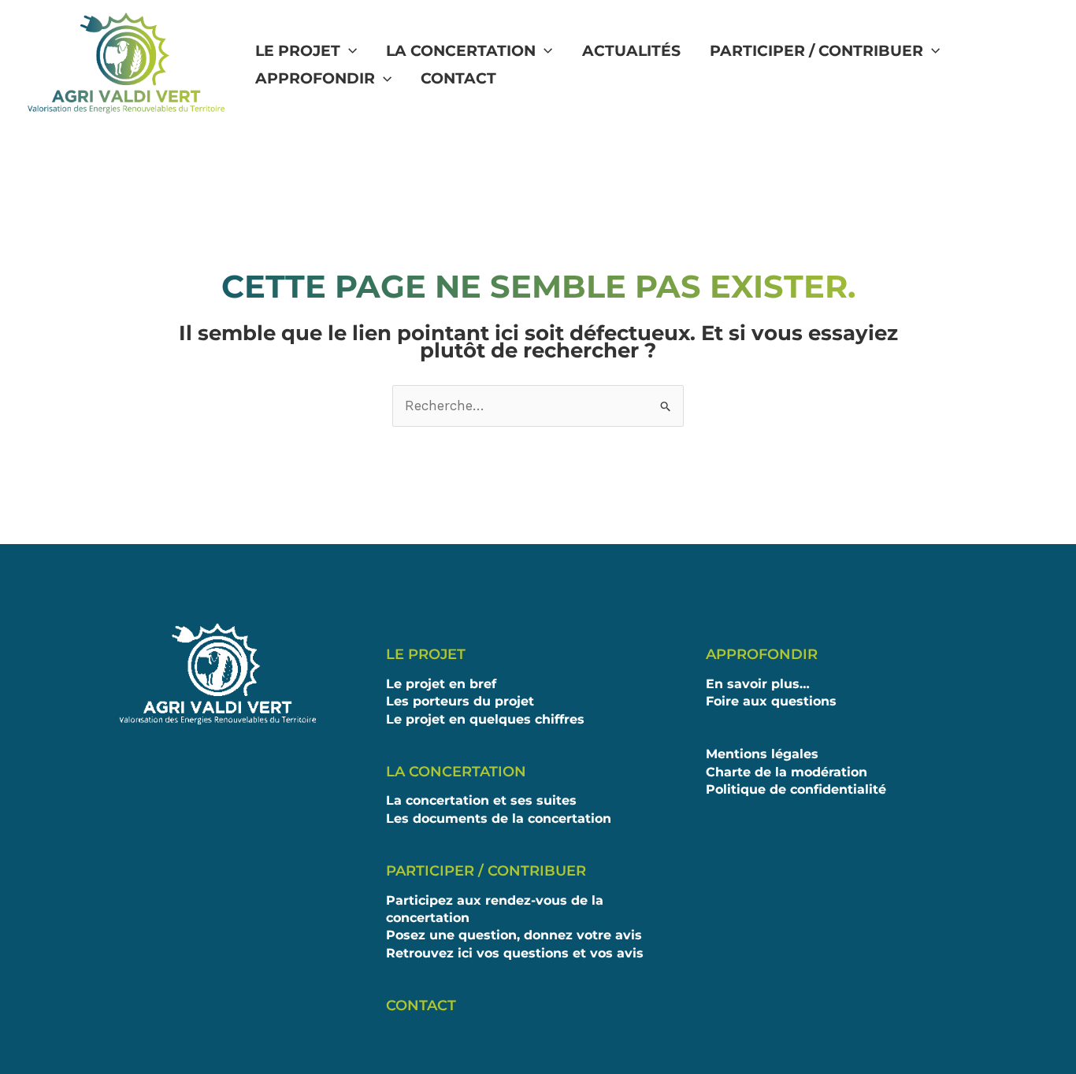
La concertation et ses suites (481, 800)
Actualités (631, 51)
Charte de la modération (786, 772)
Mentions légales (762, 753)
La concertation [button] (461, 51)
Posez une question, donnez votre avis (514, 935)
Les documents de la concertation (498, 818)
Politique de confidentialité (796, 789)
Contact (458, 78)
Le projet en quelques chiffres (485, 719)
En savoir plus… (758, 683)
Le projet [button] (297, 51)
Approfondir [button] (315, 78)
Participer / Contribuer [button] (816, 51)
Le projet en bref (441, 683)
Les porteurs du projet (460, 701)
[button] (348, 51)
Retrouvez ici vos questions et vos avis (515, 953)
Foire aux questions (771, 701)
